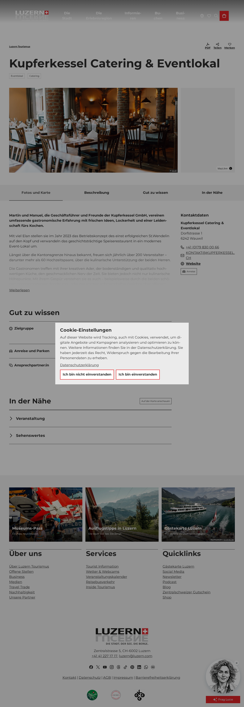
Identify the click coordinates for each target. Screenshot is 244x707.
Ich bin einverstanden (138, 374)
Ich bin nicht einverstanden (87, 374)
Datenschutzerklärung (79, 365)
